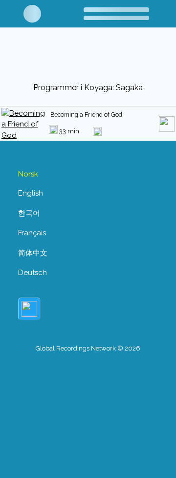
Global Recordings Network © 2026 (88, 348)
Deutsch (32, 272)
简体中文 (32, 253)
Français (32, 232)
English (30, 193)
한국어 (29, 213)
